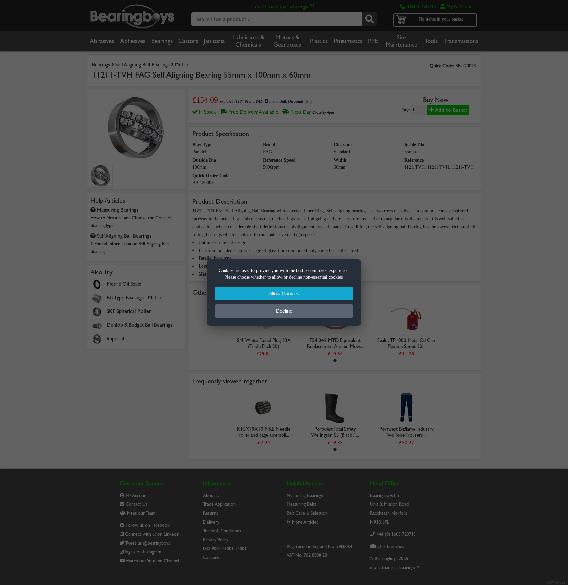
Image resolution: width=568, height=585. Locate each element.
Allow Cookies (284, 293)
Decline (284, 311)
